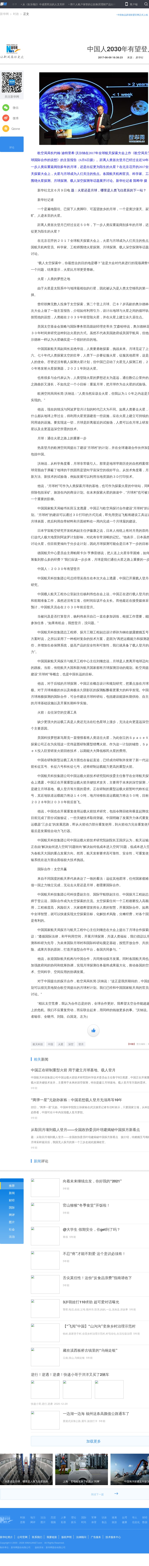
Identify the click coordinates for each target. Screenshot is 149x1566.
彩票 (63, 1522)
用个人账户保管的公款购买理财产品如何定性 (71, 4)
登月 (81, 1044)
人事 (63, 1517)
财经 (12, 1200)
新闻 (12, 1193)
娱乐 (73, 1522)
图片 (12, 1222)
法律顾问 (81, 1537)
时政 (16, 14)
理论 (73, 1517)
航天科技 (38, 1044)
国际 (12, 1207)
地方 (32, 1517)
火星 (60, 1044)
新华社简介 (6, 1537)
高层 (53, 1517)
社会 (12, 1229)
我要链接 (52, 1537)
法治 (12, 1236)
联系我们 (37, 1537)
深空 (70, 1044)
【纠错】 (131, 1043)
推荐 (12, 1185)
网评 (12, 1215)
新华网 (4, 14)
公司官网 (22, 1537)
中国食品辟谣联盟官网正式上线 (132, 14)
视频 (53, 1522)
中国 (50, 1044)
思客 (22, 1522)
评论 (11, 147)
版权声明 (66, 1537)
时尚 (83, 1522)
